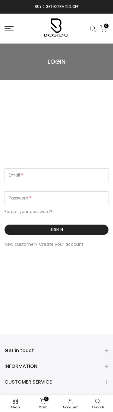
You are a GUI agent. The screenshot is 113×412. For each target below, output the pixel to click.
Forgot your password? (28, 212)
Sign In (56, 229)
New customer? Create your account (44, 244)
